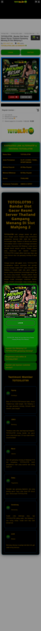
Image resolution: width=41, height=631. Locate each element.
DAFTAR (20, 329)
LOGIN (20, 323)
